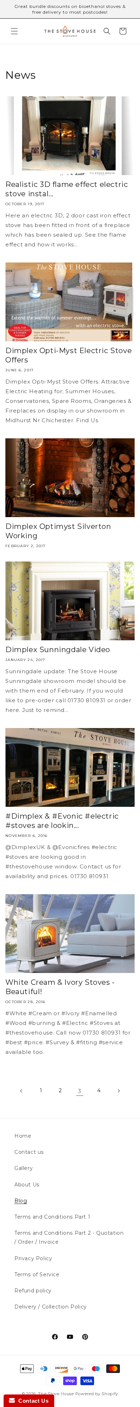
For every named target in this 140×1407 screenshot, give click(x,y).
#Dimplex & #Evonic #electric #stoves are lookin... (62, 821)
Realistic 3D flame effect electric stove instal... (66, 189)
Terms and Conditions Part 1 (52, 1217)
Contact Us (31, 1401)
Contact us (29, 1152)
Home (22, 1136)
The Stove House (56, 1393)
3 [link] (79, 1091)
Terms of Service (37, 1274)
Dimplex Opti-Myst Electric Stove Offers (68, 355)
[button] (14, 31)
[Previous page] (21, 1091)
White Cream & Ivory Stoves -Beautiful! (60, 987)
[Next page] (118, 1091)
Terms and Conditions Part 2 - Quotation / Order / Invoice (68, 1237)
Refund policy (33, 1290)
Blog (20, 1201)
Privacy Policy (33, 1258)
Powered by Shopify (96, 1393)
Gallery (23, 1168)
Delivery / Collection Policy (50, 1307)
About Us (26, 1184)
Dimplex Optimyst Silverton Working (58, 531)
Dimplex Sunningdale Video (57, 649)
